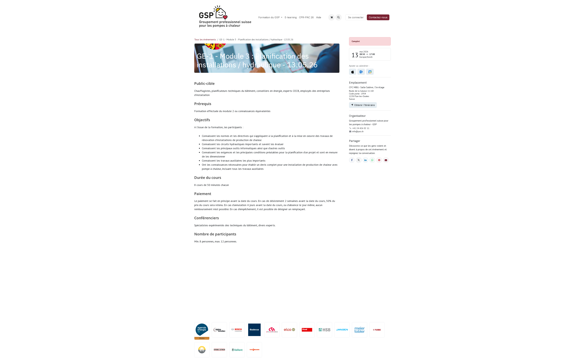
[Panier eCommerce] (331, 17)
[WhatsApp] (372, 160)
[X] (359, 160)
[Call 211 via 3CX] (343, 17)
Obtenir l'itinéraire (364, 105)
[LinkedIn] (365, 160)
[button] (338, 17)
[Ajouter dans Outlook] (361, 72)
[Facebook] (352, 160)
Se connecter (356, 17)
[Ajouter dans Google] (370, 72)
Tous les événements (205, 39)
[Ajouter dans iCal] (352, 72)
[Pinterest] (379, 160)
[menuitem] (270, 17)
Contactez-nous (378, 17)
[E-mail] (386, 160)
